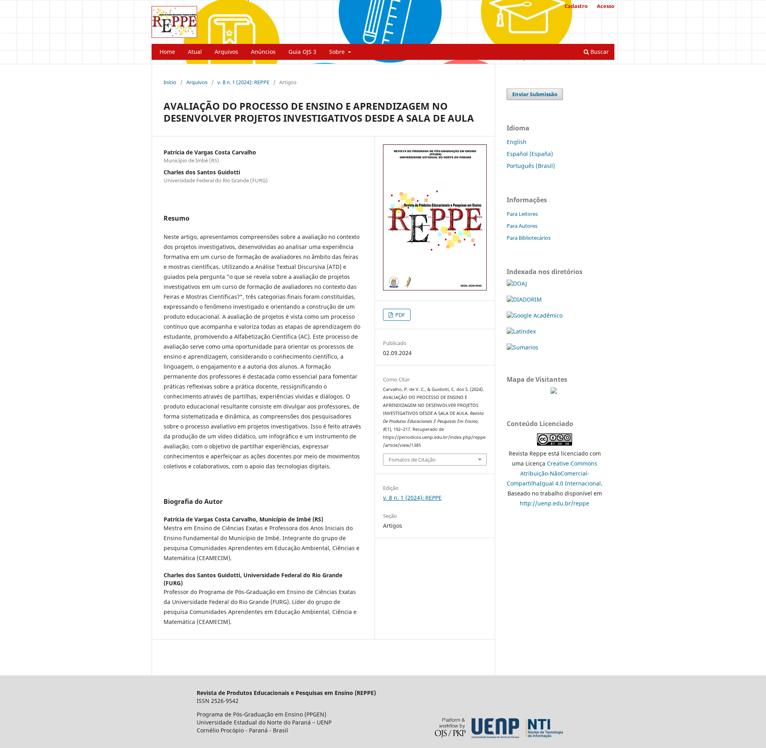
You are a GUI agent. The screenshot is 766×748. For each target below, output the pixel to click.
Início (170, 82)
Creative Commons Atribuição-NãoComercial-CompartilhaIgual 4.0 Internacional (554, 473)
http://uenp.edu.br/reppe (554, 503)
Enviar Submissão (534, 94)
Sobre (337, 51)
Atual (195, 51)
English (517, 142)
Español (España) (530, 154)
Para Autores (522, 225)
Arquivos (226, 51)
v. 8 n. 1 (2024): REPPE (243, 82)
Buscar (599, 51)
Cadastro (576, 6)
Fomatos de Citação (412, 459)
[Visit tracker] (554, 391)
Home (167, 51)
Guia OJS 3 (302, 51)
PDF (399, 314)
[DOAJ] (517, 283)
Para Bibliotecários (529, 237)
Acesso (605, 6)
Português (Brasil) (531, 166)
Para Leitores (522, 213)
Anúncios (263, 51)
